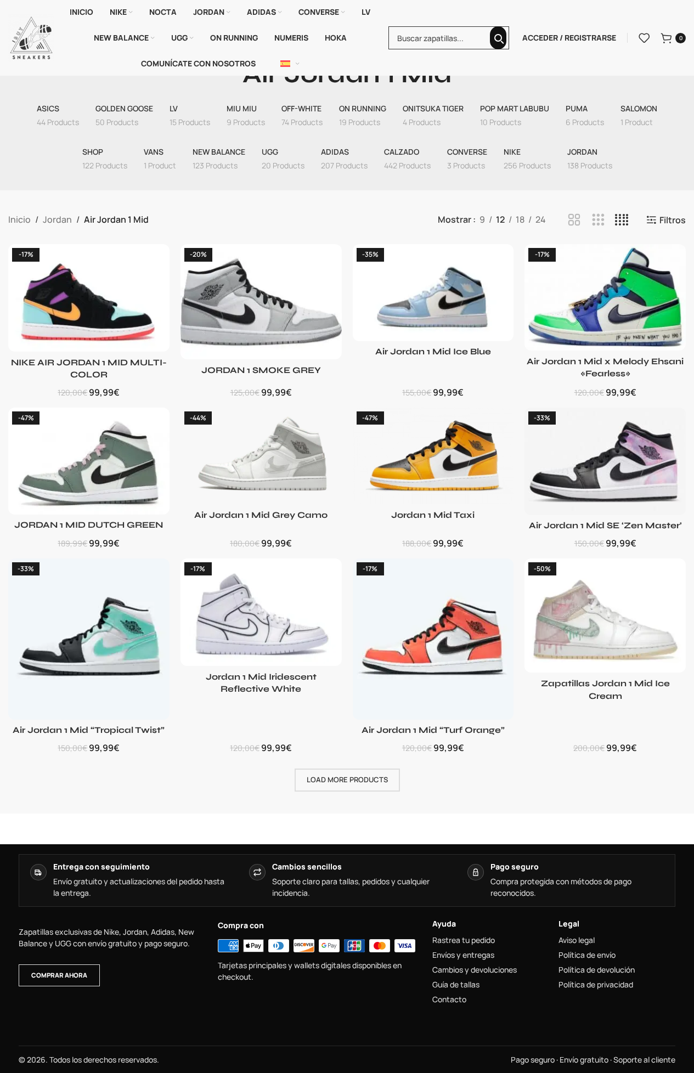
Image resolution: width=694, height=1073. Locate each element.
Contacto (449, 999)
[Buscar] (498, 37)
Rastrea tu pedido (463, 940)
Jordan (57, 219)
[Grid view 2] (574, 220)
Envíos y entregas (463, 955)
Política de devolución (596, 970)
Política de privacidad (595, 985)
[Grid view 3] (598, 220)
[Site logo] (31, 37)
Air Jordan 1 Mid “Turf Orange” (433, 730)
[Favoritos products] (644, 38)
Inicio (19, 219)
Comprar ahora (59, 975)
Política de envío (587, 955)
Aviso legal (576, 940)
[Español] (290, 63)
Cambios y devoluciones (474, 970)
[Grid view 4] (622, 220)
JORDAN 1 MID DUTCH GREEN (88, 524)
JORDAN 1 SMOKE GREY (261, 370)
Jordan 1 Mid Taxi (433, 515)
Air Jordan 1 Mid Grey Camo (261, 515)
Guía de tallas (455, 985)
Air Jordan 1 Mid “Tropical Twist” (89, 730)
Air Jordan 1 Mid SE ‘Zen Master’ (605, 525)
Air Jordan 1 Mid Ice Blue (433, 351)
